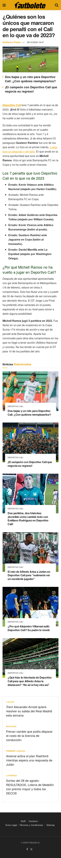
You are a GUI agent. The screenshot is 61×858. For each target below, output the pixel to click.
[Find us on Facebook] (27, 849)
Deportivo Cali (15, 406)
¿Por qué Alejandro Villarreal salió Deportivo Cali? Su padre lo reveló (29, 628)
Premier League (15, 751)
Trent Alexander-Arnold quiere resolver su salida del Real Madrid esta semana (29, 711)
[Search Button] (56, 5)
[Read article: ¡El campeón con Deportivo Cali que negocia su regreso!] (30, 442)
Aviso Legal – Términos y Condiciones (24, 825)
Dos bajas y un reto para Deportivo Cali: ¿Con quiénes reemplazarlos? (30, 79)
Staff (23, 821)
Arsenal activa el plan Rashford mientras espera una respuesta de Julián (29, 760)
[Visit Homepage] (30, 5)
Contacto (33, 821)
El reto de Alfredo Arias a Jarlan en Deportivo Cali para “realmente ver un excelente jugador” (29, 575)
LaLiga (10, 702)
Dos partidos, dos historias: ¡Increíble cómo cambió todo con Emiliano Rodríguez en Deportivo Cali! (28, 518)
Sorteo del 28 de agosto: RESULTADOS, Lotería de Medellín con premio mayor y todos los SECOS (30, 786)
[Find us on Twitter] (31, 849)
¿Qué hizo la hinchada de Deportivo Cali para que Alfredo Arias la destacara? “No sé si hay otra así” (30, 681)
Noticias (11, 726)
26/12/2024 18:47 (35, 42)
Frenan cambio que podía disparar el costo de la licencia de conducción (29, 735)
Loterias (11, 775)
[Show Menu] (4, 5)
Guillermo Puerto (12, 42)
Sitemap (50, 825)
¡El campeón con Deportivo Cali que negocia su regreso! (31, 89)
